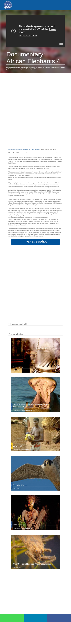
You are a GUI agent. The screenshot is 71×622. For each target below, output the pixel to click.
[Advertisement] (35, 110)
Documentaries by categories (22, 149)
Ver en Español (36, 241)
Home (10, 149)
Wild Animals (36, 149)
